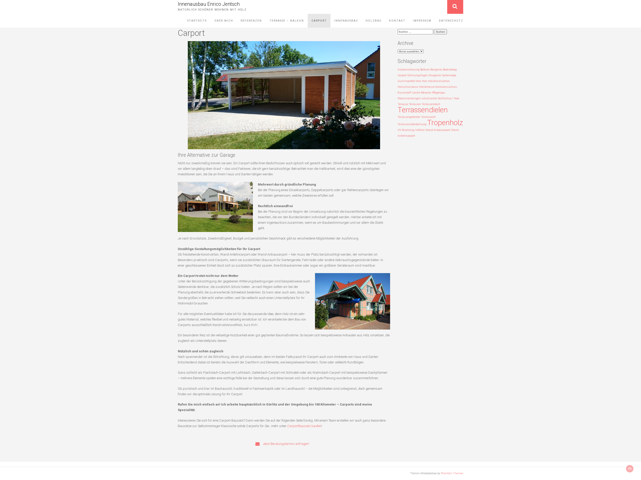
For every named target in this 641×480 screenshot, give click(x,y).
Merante (426, 92)
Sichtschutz (445, 98)
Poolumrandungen (409, 98)
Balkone (425, 69)
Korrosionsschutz (446, 87)
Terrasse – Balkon (286, 20)
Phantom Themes (452, 473)
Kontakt (397, 20)
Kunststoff (404, 92)
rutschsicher (429, 98)
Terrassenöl (428, 117)
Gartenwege (449, 75)
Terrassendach (431, 104)
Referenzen (251, 20)
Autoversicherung (408, 69)
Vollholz (420, 130)
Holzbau (374, 20)
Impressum (422, 20)
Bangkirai (436, 69)
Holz (424, 81)
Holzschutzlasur (408, 87)
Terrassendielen (423, 110)
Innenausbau (346, 20)
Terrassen (415, 104)
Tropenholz (445, 122)
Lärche (416, 92)
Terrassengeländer (409, 117)
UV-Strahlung (406, 130)
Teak (456, 98)
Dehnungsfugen (417, 75)
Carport (319, 20)
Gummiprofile (406, 81)
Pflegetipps (438, 92)
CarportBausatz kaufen (304, 426)
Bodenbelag (450, 69)
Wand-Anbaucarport (438, 130)
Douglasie (435, 75)
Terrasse (403, 104)
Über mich (224, 20)
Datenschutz (451, 20)
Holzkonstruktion (439, 81)
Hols (418, 81)
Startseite (197, 20)
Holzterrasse (427, 87)
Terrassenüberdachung (412, 124)
